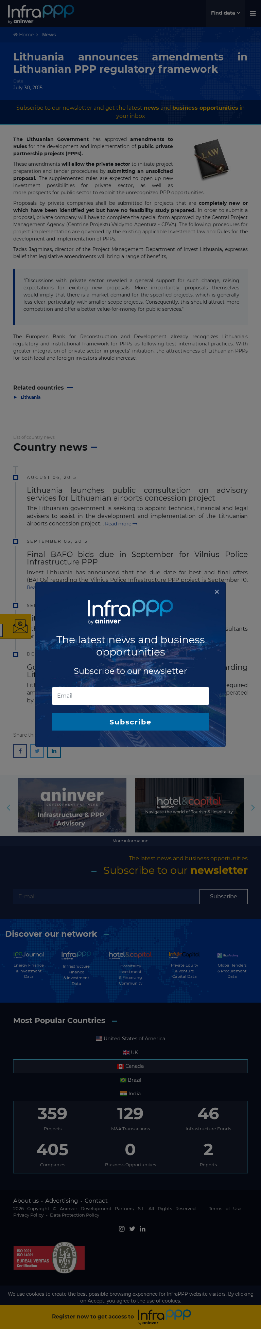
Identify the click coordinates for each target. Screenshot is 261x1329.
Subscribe (130, 722)
